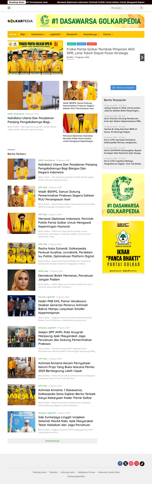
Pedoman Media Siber (109, 472)
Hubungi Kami (68, 472)
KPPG (40, 271)
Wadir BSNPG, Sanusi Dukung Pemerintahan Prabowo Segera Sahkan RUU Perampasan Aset (78, 106)
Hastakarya (90, 34)
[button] (141, 7)
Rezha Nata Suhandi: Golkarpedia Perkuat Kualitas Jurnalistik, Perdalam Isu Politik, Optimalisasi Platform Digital (66, 252)
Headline (81, 44)
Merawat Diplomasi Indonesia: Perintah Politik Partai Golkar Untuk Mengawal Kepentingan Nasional (90, 2)
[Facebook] (120, 463)
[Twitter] (125, 463)
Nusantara (37, 34)
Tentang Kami (39, 472)
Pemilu (107, 34)
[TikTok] (142, 463)
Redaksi (54, 472)
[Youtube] (136, 463)
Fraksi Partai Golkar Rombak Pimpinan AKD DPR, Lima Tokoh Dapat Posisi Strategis (101, 51)
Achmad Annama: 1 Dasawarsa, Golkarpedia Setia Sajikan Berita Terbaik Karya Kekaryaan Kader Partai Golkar (66, 394)
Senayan (71, 44)
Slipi (22, 34)
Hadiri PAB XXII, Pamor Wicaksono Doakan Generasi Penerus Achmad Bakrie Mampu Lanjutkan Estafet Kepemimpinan (62, 307)
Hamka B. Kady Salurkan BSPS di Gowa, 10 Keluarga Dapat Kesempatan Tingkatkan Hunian (120, 130)
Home (12, 34)
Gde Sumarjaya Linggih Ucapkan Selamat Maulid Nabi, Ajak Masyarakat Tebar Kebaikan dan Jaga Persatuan (65, 421)
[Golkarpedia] (20, 21)
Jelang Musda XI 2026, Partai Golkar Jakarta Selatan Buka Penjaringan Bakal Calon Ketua (122, 109)
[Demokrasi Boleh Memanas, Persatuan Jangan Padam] (21, 280)
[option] (76, 57)
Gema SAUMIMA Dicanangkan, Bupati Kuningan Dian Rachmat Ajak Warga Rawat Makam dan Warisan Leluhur (122, 151)
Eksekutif (72, 34)
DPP (40, 187)
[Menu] (10, 7)
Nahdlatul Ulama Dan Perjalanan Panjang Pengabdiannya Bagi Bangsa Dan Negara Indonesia (31, 122)
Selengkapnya (52, 440)
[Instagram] (131, 463)
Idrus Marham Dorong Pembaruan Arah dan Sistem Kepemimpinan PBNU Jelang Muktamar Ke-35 (123, 120)
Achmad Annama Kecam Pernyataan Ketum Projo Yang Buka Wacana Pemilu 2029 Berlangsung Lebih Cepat (66, 367)
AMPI (10, 113)
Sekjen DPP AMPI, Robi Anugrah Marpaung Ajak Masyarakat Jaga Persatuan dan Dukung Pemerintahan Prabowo (65, 338)
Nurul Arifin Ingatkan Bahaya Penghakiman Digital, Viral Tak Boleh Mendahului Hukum (122, 162)
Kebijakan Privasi (86, 472)
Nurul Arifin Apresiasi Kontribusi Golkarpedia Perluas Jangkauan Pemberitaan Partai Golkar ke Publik (122, 141)
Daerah (41, 297)
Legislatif (55, 34)
